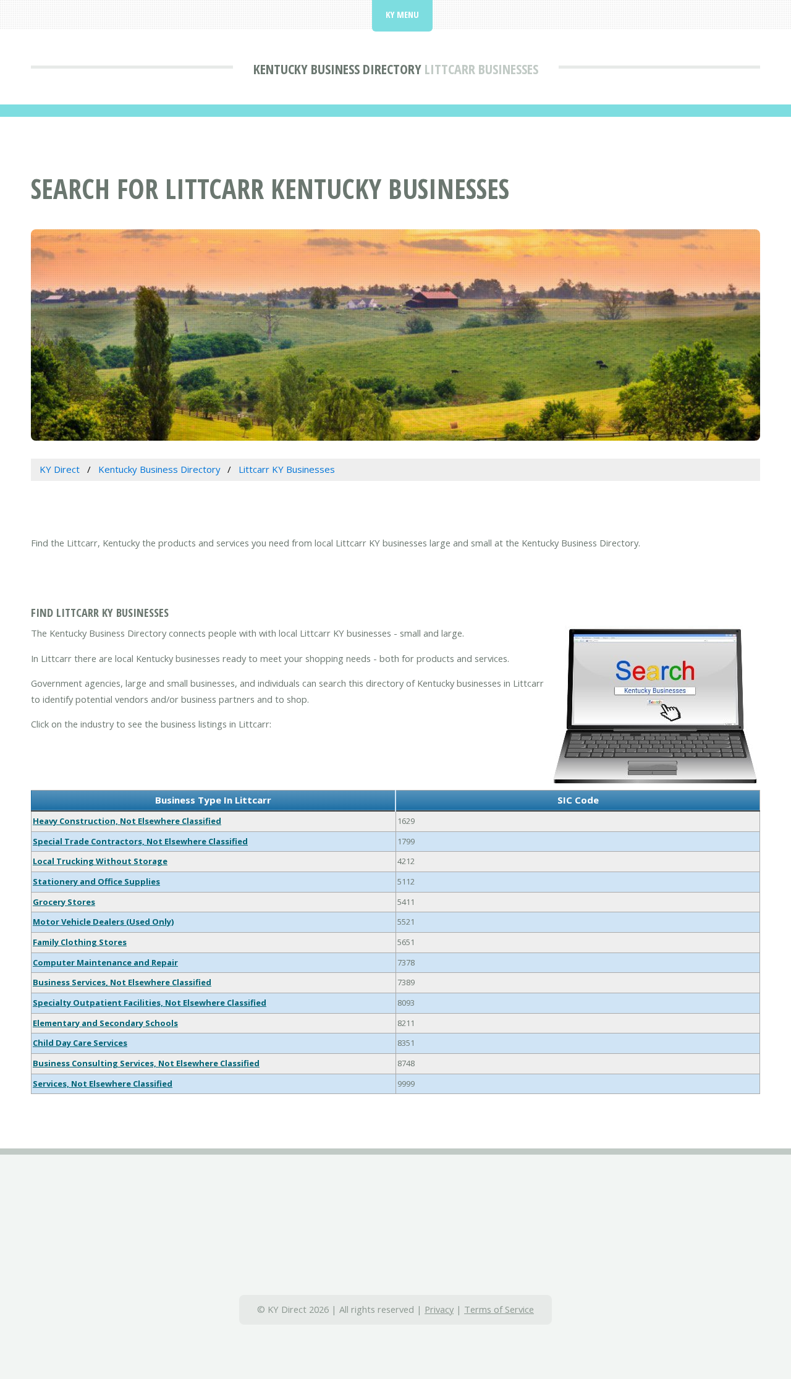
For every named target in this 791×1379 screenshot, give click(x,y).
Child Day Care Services (80, 1042)
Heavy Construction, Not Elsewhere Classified (127, 820)
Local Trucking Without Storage (100, 861)
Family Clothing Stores (80, 942)
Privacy (439, 1309)
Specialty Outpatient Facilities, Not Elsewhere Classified (149, 1002)
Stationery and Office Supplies (96, 881)
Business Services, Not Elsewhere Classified (122, 982)
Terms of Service (499, 1309)
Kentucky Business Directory (337, 68)
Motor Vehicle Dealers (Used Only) (103, 921)
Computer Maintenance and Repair (105, 962)
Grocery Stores (64, 901)
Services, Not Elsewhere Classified (102, 1083)
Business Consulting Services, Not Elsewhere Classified (146, 1063)
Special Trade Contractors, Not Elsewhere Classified (140, 841)
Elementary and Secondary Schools (105, 1023)
